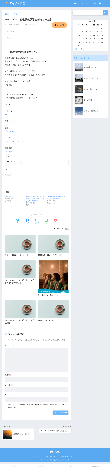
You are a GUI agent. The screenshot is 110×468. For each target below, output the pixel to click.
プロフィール (78, 3)
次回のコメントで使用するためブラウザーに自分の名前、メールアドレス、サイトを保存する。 (37, 406)
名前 (8, 375)
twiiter (7, 115)
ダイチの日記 (17, 3)
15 (98, 35)
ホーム (68, 3)
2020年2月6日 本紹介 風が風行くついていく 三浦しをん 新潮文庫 (35, 199)
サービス (88, 3)
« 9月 (75, 49)
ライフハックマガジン (14, 141)
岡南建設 (8, 152)
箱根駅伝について (11, 196)
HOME (56, 452)
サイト (7, 395)
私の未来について (100, 3)
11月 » (81, 49)
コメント (10, 346)
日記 (67, 229)
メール (9, 385)
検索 (105, 12)
